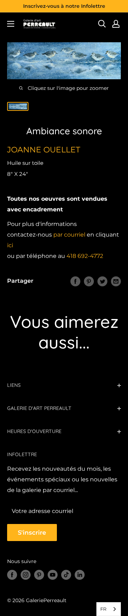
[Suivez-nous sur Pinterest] (39, 575)
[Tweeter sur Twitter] (102, 281)
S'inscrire (32, 532)
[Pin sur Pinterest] (89, 281)
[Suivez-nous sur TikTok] (66, 575)
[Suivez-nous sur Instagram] (26, 575)
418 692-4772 (84, 256)
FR (103, 609)
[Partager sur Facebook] (75, 281)
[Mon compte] (115, 24)
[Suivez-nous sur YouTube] (53, 575)
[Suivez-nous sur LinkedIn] (80, 575)
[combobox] (108, 609)
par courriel (69, 234)
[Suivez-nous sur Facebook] (12, 575)
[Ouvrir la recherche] (102, 24)
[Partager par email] (116, 281)
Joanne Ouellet (43, 150)
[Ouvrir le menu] (10, 24)
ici (10, 245)
